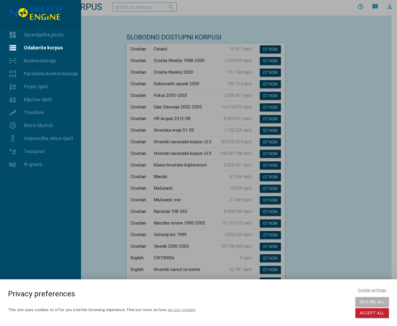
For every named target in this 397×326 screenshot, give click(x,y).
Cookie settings (372, 290)
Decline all (372, 302)
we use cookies (181, 309)
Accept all (372, 313)
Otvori (270, 49)
